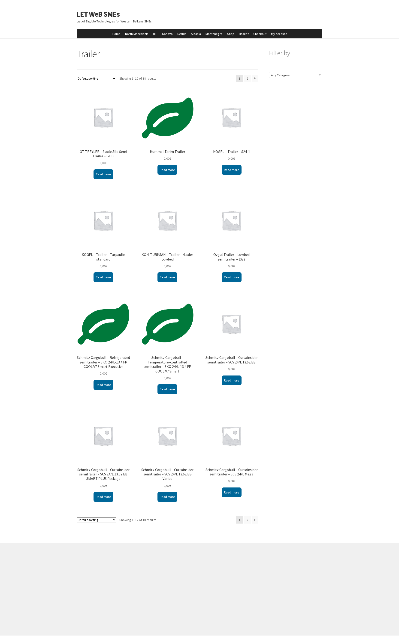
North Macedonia (136, 34)
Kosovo (167, 34)
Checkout (259, 34)
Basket (244, 34)
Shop (230, 34)
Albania (196, 34)
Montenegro (214, 34)
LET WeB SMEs (98, 14)
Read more (103, 174)
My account (279, 34)
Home (116, 34)
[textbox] (295, 75)
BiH (155, 34)
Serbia (181, 34)
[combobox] (295, 75)
